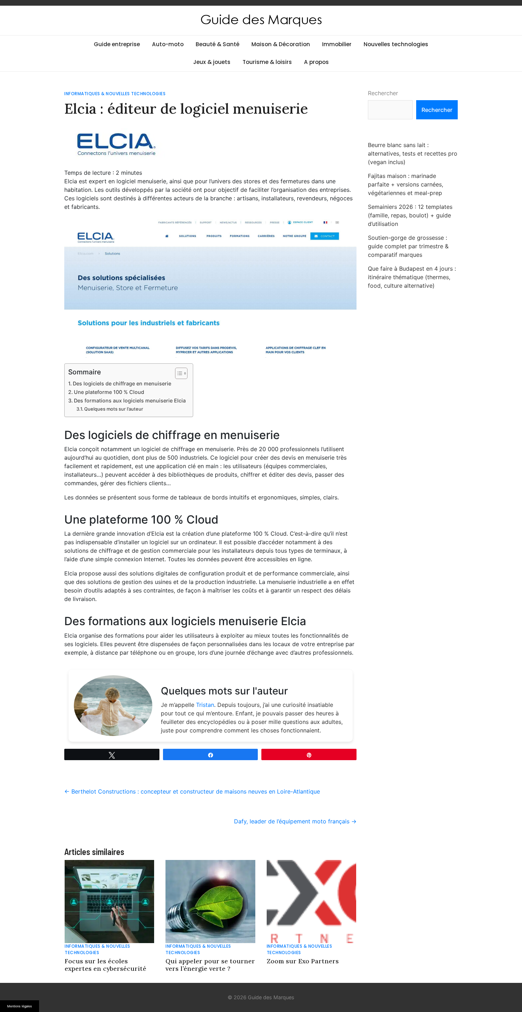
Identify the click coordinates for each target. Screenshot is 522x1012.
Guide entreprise (117, 44)
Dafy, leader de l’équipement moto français (295, 821)
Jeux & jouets (211, 62)
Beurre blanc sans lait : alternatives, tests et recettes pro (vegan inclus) (412, 153)
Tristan (205, 704)
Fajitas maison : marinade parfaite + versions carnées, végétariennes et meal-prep (405, 184)
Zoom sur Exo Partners (303, 961)
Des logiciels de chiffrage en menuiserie (122, 383)
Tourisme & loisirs (267, 62)
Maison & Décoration (280, 44)
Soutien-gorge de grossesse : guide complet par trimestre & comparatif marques (408, 246)
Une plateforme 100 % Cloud (109, 392)
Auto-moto (168, 44)
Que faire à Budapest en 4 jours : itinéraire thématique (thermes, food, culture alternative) (412, 277)
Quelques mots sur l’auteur (113, 409)
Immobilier (337, 44)
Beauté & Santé (217, 44)
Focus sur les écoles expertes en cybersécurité (105, 965)
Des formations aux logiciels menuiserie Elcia (130, 400)
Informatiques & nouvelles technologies (114, 94)
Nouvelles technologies (396, 44)
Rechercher (383, 93)
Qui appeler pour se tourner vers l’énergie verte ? (210, 965)
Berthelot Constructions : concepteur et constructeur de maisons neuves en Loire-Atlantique (192, 791)
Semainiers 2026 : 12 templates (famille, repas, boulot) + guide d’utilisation (410, 215)
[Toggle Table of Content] (178, 373)
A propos (316, 62)
